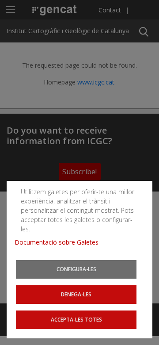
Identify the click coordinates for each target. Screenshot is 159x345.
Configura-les (76, 268)
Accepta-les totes (76, 319)
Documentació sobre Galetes (59, 242)
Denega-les (76, 294)
